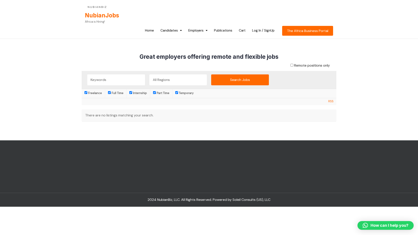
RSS (331, 101)
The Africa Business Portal (307, 31)
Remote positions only (312, 65)
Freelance (94, 93)
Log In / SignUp (263, 30)
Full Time (117, 93)
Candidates (169, 30)
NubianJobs (102, 15)
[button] (385, 225)
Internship (139, 93)
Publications (223, 30)
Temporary (186, 93)
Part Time (162, 93)
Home (149, 30)
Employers (196, 30)
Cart (242, 30)
